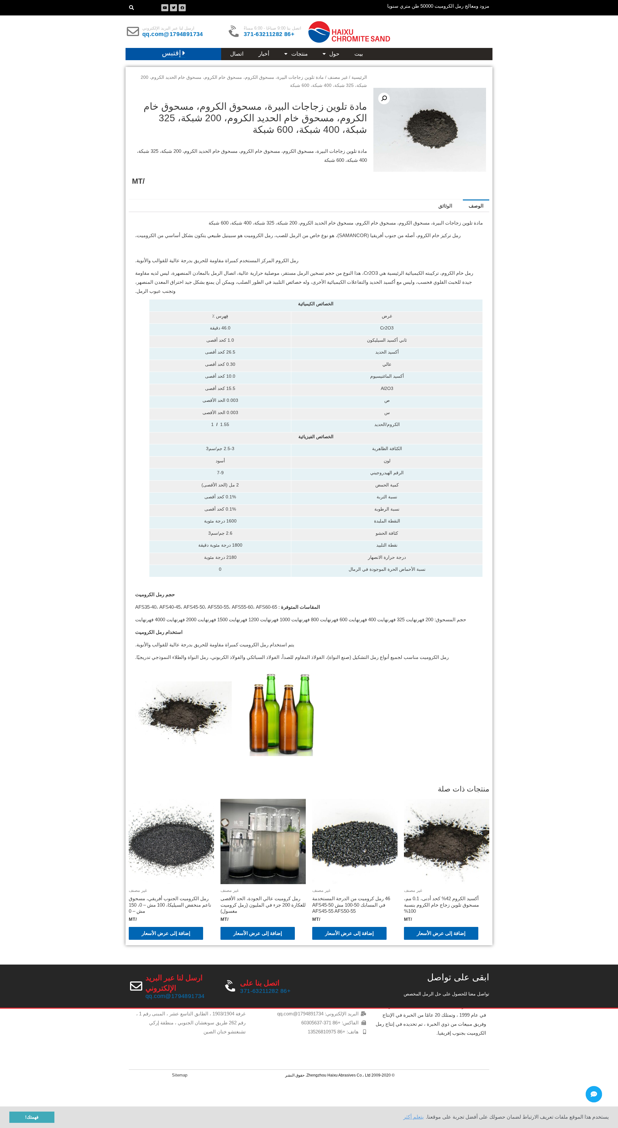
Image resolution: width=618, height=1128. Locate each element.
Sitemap (179, 1075)
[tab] (476, 205)
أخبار (263, 54)
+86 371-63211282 (269, 34)
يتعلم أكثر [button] (413, 1117)
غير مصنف (338, 77)
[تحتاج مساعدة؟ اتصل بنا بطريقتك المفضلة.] (594, 1094)
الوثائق (445, 205)
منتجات (299, 54)
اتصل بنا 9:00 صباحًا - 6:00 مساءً (272, 28)
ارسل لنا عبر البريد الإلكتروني (168, 28)
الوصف (476, 205)
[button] (173, 53)
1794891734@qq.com (172, 34)
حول (334, 54)
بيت (358, 54)
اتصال (237, 54)
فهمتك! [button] (32, 1117)
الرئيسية (359, 77)
